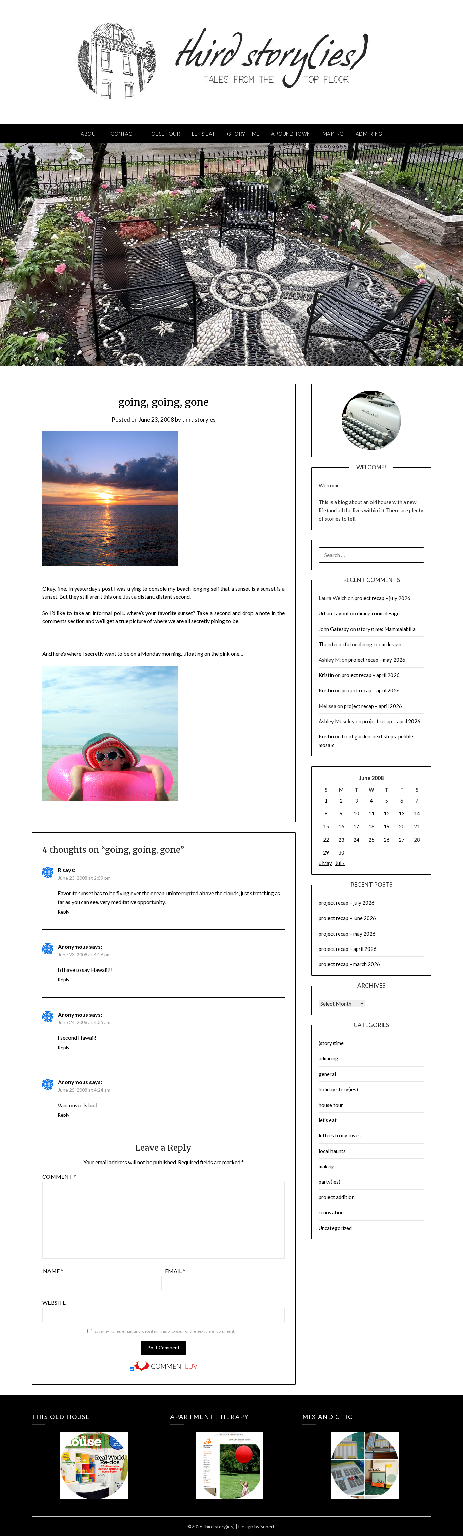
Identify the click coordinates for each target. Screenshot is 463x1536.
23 (341, 840)
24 (356, 840)
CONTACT (123, 134)
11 (371, 813)
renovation (331, 1212)
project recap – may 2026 (376, 660)
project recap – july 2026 (382, 598)
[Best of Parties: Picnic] (229, 1455)
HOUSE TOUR (163, 134)
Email (175, 1271)
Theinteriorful (335, 644)
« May (325, 863)
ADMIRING (369, 134)
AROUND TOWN (291, 134)
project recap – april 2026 (371, 675)
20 (402, 826)
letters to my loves (340, 1135)
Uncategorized (335, 1228)
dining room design (378, 613)
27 (402, 840)
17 (356, 826)
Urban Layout (334, 613)
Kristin (326, 675)
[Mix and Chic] (364, 1455)
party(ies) (329, 1181)
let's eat (328, 1120)
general (327, 1074)
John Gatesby (334, 629)
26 (387, 840)
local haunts (332, 1151)
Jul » (340, 863)
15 (326, 826)
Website (54, 1302)
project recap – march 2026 (349, 964)
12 (387, 813)
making (327, 1166)
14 (417, 813)
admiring (328, 1058)
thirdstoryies (199, 419)
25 (371, 840)
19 (387, 826)
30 (341, 852)
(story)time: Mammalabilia (386, 629)
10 (356, 813)
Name (53, 1271)
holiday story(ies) (338, 1089)
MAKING (333, 134)
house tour (331, 1105)
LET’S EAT (203, 134)
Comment (59, 1176)
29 (326, 852)
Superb (268, 1526)
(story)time (331, 1043)
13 (402, 813)
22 (326, 840)
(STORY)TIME (243, 134)
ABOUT (90, 134)
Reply (63, 912)
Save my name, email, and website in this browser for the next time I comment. (164, 1331)
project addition (337, 1197)
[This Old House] (94, 1455)
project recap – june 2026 (347, 918)
